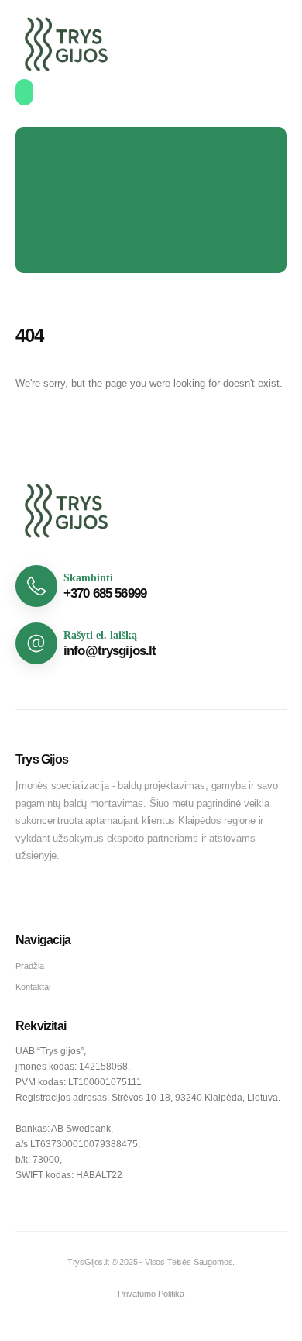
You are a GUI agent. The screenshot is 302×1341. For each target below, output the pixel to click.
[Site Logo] (66, 44)
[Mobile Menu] (24, 92)
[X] (56, 898)
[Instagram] (84, 898)
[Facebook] (28, 898)
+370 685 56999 (104, 593)
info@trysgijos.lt (109, 650)
